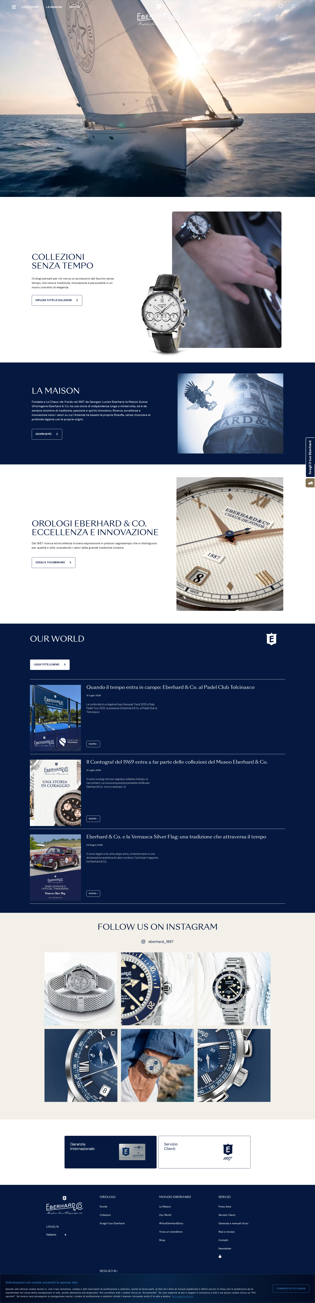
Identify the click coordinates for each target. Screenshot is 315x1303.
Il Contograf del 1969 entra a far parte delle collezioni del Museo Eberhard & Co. (177, 762)
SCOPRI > (93, 744)
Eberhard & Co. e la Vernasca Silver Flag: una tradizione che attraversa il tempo (176, 837)
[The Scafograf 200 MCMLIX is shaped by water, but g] (80, 988)
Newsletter (225, 1248)
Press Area (225, 1206)
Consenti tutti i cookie (291, 1288)
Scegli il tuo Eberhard (112, 1223)
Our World (165, 1215)
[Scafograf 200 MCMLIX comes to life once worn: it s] (157, 988)
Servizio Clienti (227, 1215)
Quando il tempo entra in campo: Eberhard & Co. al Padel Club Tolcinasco (170, 687)
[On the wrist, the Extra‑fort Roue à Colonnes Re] (157, 1065)
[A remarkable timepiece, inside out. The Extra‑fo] (80, 1065)
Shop (162, 1240)
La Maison (54, 7)
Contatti (223, 1240)
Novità (74, 7)
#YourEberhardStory (171, 1223)
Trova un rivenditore (170, 1231)
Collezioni (30, 7)
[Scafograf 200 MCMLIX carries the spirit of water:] (234, 988)
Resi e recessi (227, 1231)
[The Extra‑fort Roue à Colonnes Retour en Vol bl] (234, 1065)
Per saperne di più (182, 1296)
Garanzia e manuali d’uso (233, 1223)
